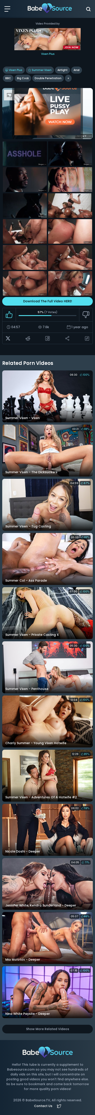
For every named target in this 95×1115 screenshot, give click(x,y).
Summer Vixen (41, 70)
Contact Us (43, 1106)
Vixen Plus (15, 70)
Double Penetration (48, 78)
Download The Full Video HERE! (47, 301)
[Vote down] (86, 314)
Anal (77, 70)
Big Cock (23, 78)
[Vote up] (9, 314)
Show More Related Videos (47, 1029)
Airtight (62, 70)
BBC (8, 78)
